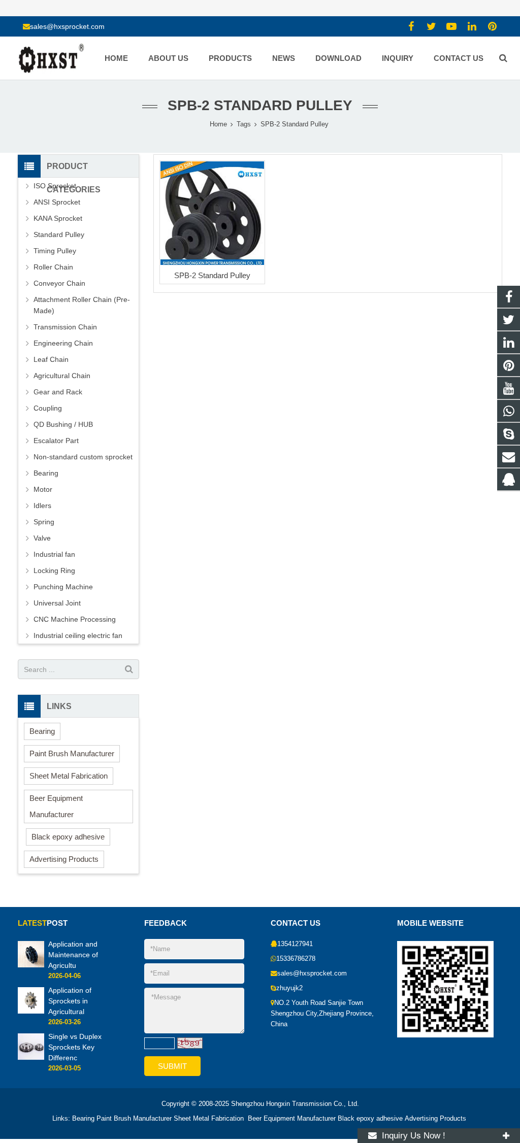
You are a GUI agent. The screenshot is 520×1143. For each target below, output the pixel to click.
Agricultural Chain (62, 376)
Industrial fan (54, 554)
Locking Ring (54, 570)
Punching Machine (63, 587)
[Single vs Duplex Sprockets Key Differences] (31, 1057)
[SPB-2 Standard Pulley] (212, 213)
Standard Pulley (59, 234)
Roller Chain (53, 267)
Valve (42, 538)
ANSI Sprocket (57, 202)
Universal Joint (57, 603)
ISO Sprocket (55, 186)
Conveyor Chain (59, 283)
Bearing (46, 473)
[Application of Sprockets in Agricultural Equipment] (31, 1011)
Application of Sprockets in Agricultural (69, 1001)
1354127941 (295, 944)
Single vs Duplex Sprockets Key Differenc (75, 1047)
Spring (44, 522)
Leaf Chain (51, 359)
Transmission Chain (65, 327)
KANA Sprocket (58, 218)
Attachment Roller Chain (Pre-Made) (82, 305)
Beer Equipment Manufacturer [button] (56, 806)
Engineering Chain (63, 343)
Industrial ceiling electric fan (78, 635)
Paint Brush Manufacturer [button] (71, 753)
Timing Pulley (55, 251)
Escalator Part (56, 440)
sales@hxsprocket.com (67, 26)
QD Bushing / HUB (63, 424)
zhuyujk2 (289, 988)
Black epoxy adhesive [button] (68, 836)
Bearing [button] (42, 731)
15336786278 (295, 958)
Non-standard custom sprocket (83, 457)
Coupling (48, 408)
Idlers (42, 505)
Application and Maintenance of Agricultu (73, 954)
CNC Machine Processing (75, 619)
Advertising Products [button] (64, 859)
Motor (43, 489)
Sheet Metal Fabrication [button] (68, 775)
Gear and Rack (58, 392)
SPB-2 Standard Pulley (212, 275)
